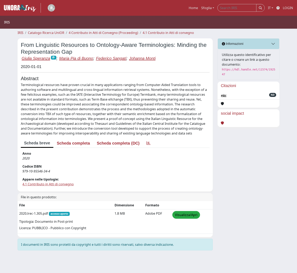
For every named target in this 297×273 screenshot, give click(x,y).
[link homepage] (21, 8)
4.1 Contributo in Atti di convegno (168, 32)
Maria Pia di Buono (76, 58)
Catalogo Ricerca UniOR (46, 32)
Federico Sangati (111, 58)
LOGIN (288, 8)
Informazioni (234, 43)
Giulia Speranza (36, 58)
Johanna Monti (142, 58)
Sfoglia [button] (206, 8)
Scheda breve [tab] (37, 143)
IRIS (20, 32)
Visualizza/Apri (186, 215)
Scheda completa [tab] (73, 143)
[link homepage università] (51, 8)
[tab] (148, 143)
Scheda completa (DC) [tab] (118, 143)
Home (193, 8)
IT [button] (269, 8)
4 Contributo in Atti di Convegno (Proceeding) (103, 32)
